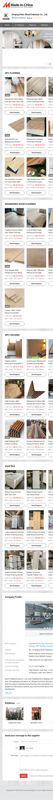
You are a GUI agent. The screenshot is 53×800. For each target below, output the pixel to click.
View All (8, 693)
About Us (32, 25)
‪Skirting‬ (32, 646)
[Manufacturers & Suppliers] (18, 5)
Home (7, 25)
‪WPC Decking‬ (41, 646)
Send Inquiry (15, 112)
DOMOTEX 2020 (14, 723)
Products (20, 25)
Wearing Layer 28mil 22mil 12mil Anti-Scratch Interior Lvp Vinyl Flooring (36, 101)
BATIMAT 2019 (36, 723)
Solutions (44, 25)
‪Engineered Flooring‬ (36, 643)
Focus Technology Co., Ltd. (31, 790)
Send (24, 776)
